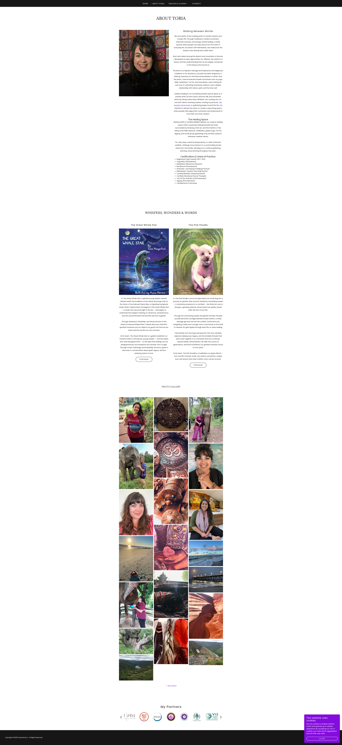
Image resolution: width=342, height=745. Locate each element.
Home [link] (145, 4)
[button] (177, 4)
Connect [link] (196, 4)
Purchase (144, 359)
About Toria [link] (158, 4)
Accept (322, 738)
